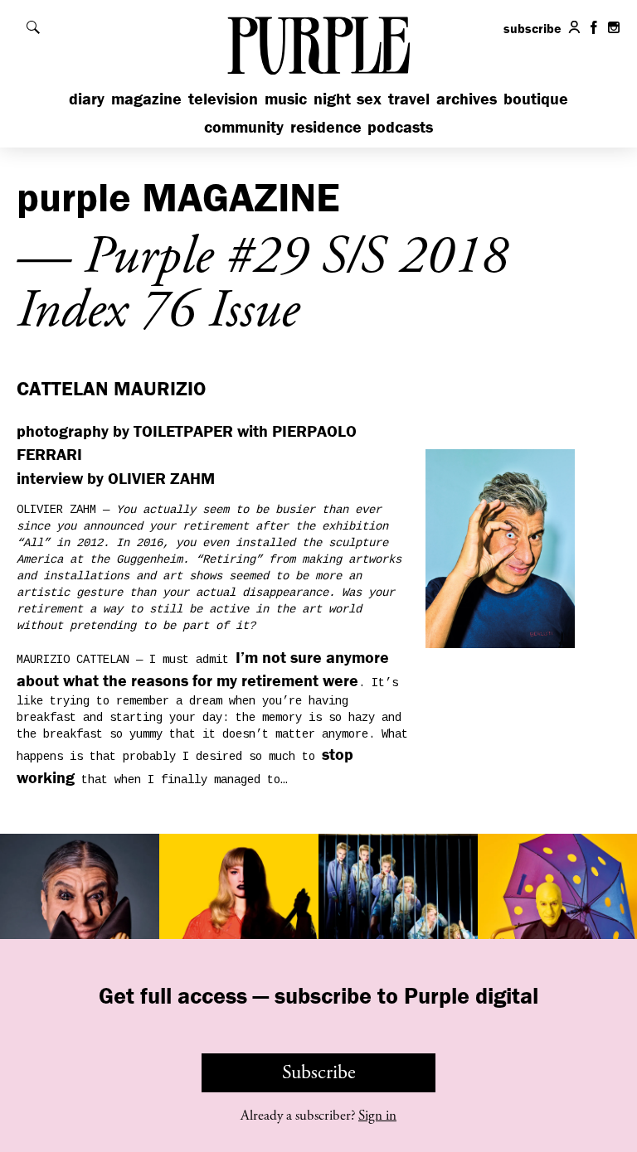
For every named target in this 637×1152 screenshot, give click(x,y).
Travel (409, 98)
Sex (369, 98)
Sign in (377, 1115)
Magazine (146, 98)
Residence (326, 126)
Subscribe (319, 1072)
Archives (466, 98)
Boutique (535, 98)
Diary (87, 98)
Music (286, 98)
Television (223, 98)
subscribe (532, 28)
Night (332, 98)
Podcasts (400, 126)
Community (244, 126)
